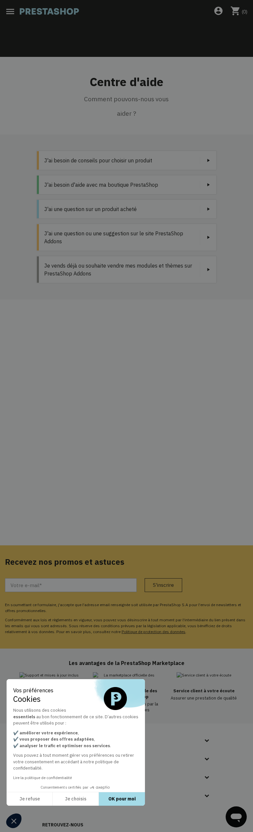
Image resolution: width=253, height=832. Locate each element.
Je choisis (75, 799)
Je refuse (29, 799)
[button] (14, 821)
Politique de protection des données (153, 631)
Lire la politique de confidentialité (42, 777)
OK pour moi (122, 799)
